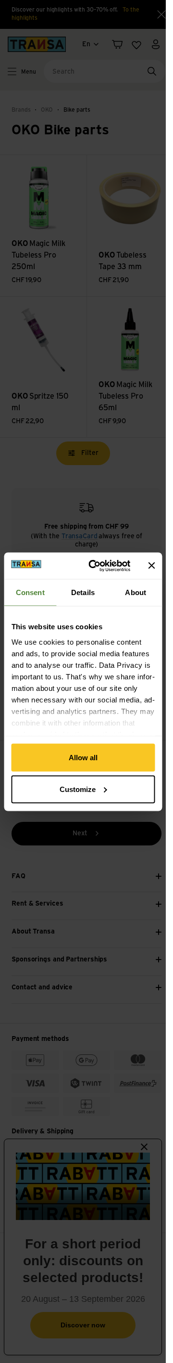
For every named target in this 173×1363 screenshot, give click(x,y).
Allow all (83, 757)
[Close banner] (151, 565)
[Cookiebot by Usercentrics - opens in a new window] (95, 565)
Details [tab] (83, 592)
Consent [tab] (30, 592)
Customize (78, 789)
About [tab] (135, 592)
